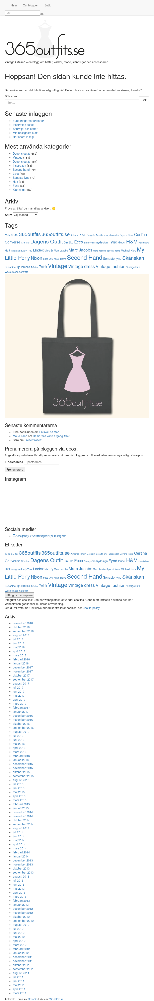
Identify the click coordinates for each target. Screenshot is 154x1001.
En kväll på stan (49, 432)
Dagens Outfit (46, 241)
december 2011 (23, 957)
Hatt (15, 182)
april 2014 (19, 844)
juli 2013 (18, 880)
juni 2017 (18, 691)
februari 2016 (21, 756)
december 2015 (23, 764)
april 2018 (19, 651)
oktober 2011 (21, 965)
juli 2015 (18, 784)
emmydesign (99, 242)
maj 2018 (19, 647)
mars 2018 (19, 655)
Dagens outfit (21, 153)
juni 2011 (18, 981)
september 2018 (23, 631)
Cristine (25, 242)
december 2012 (23, 909)
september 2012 (23, 921)
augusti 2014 (21, 828)
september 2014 (23, 824)
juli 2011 (18, 977)
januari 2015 (21, 808)
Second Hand (84, 257)
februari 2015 (21, 804)
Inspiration (19, 165)
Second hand (21, 169)
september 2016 (23, 728)
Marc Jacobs (80, 250)
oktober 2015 (21, 772)
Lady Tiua (26, 250)
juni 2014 (18, 836)
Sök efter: (11, 96)
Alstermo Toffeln (78, 235)
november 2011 (23, 961)
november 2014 (23, 816)
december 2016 (23, 716)
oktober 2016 (21, 724)
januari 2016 (21, 760)
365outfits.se (56, 233)
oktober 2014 (21, 820)
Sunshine (10, 267)
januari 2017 (21, 711)
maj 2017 (19, 695)
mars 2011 (19, 993)
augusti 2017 (21, 683)
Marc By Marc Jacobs (56, 250)
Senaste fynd (21, 178)
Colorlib (32, 999)
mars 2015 (19, 800)
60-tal (14, 235)
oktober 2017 (21, 675)
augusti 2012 (21, 925)
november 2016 (23, 720)
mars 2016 (19, 752)
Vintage (17, 157)
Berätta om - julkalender (107, 235)
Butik (48, 5)
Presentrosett (33, 440)
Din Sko (68, 242)
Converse (12, 241)
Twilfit (43, 266)
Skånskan (133, 257)
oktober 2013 (21, 868)
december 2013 (23, 860)
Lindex (38, 250)
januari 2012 (21, 953)
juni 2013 (18, 884)
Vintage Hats (133, 267)
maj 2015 (19, 792)
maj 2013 (19, 888)
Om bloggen (30, 5)
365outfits (30, 233)
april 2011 (19, 989)
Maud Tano (20, 436)
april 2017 (19, 699)
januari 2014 (21, 856)
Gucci (121, 242)
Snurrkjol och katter (25, 129)
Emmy (87, 242)
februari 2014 (21, 852)
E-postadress (14, 462)
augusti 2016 (21, 732)
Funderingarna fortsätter (28, 121)
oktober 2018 (21, 627)
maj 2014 (19, 840)
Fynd (16, 186)
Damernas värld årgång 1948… (53, 436)
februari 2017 (21, 707)
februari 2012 (21, 949)
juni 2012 (18, 933)
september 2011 (23, 969)
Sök (144, 100)
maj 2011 (19, 985)
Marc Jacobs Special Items (106, 250)
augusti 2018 (21, 635)
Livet (16, 173)
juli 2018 (18, 639)
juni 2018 (18, 643)
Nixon (36, 258)
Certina (140, 234)
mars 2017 (19, 703)
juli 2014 (18, 832)
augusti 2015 (21, 780)
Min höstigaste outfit (25, 133)
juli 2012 (18, 929)
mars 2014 (19, 848)
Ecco (78, 242)
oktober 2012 (21, 917)
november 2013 (23, 864)
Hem (14, 5)
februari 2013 (21, 900)
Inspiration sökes (23, 125)
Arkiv (8, 215)
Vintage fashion (111, 266)
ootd (45, 259)
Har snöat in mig (23, 137)
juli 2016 (18, 736)
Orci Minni (54, 258)
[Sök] (42, 14)
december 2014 (23, 812)
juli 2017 (18, 687)
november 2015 (23, 768)
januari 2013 (21, 904)
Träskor (34, 267)
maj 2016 (19, 744)
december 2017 (23, 667)
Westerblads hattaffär (16, 271)
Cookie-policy (91, 608)
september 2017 (23, 679)
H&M (132, 241)
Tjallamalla (23, 267)
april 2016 (19, 748)
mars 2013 (19, 896)
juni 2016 (18, 740)
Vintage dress (81, 266)
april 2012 (19, 941)
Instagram (15, 250)
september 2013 (23, 872)
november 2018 (23, 623)
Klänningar (19, 190)
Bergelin (91, 235)
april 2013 (19, 892)
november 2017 (23, 671)
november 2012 (23, 913)
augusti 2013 (21, 876)
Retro (63, 258)
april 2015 (19, 796)
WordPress (56, 999)
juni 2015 (18, 788)
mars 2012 (19, 945)
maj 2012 (19, 937)
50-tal (7, 235)
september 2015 (23, 776)
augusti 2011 (21, 973)
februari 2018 (21, 659)
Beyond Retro (126, 235)
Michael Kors (128, 250)
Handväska (144, 242)
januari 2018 (21, 663)
